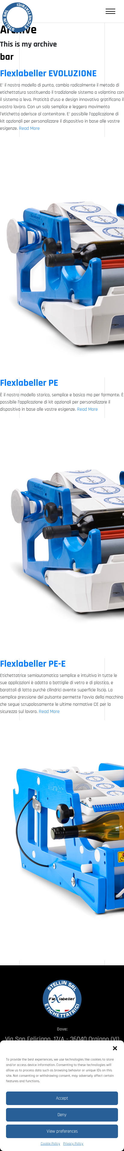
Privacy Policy (73, 1143)
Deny (62, 1115)
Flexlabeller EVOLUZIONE (48, 73)
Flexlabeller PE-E (33, 664)
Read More (29, 128)
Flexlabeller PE (29, 383)
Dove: (62, 1029)
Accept (62, 1098)
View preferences (62, 1131)
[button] (115, 1048)
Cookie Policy (50, 1143)
